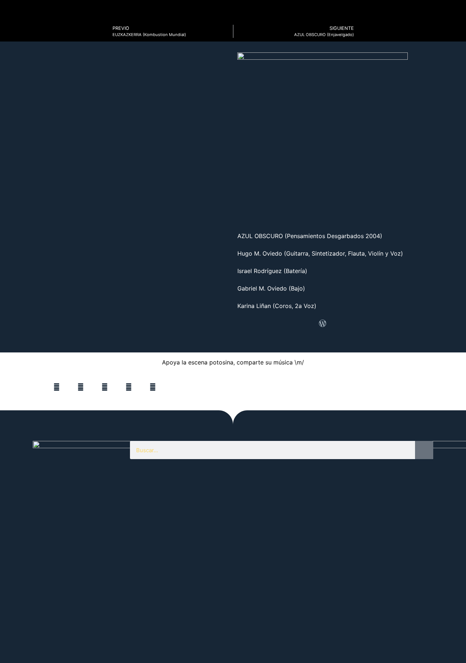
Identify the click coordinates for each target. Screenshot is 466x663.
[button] (56, 387)
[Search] (424, 450)
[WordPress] (322, 323)
